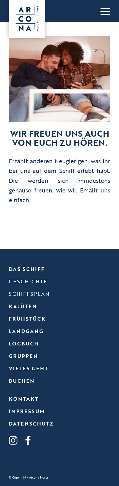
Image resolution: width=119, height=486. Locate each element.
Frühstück (27, 318)
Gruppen (23, 356)
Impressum (27, 411)
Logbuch (24, 343)
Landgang (26, 331)
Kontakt (23, 398)
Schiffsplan (29, 293)
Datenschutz (31, 423)
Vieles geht (28, 368)
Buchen (22, 380)
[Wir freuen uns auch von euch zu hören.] (59, 79)
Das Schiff (27, 269)
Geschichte (28, 281)
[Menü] (102, 11)
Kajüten (23, 306)
